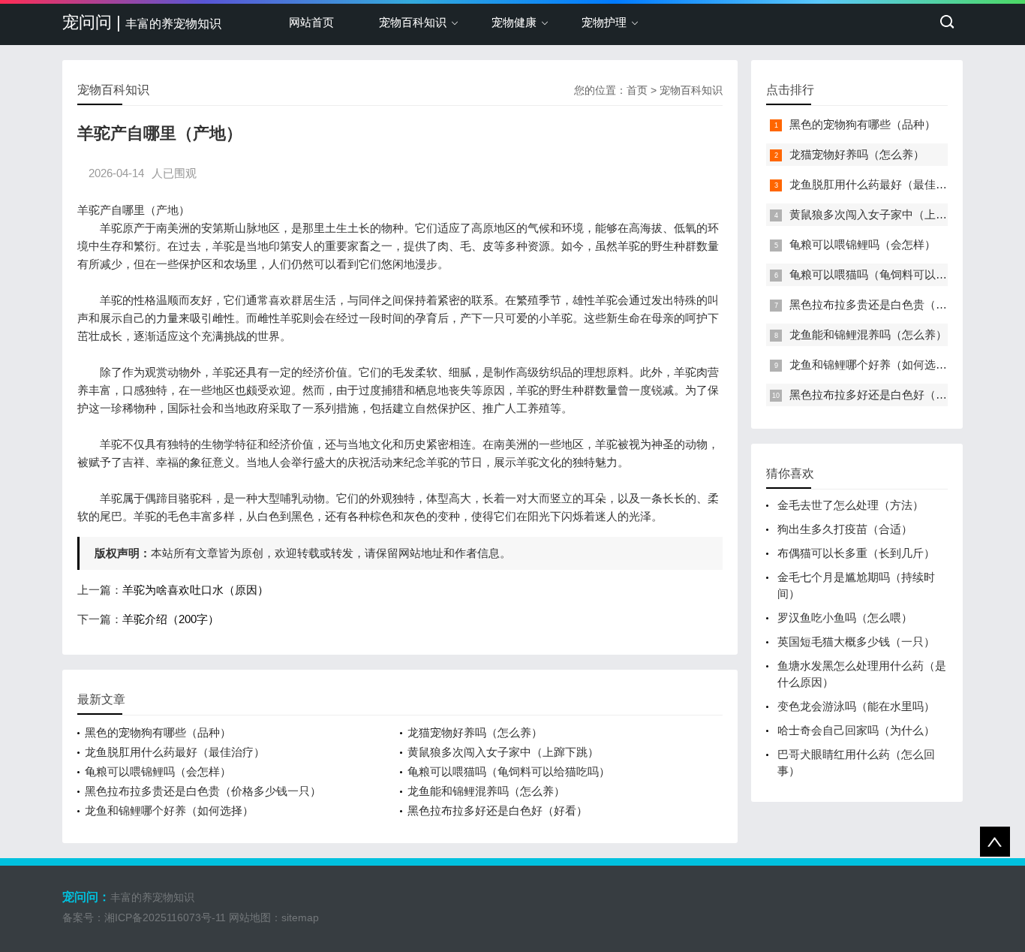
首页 (637, 90)
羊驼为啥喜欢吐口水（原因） (195, 589)
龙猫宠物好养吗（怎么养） (475, 732)
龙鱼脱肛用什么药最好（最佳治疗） (175, 752)
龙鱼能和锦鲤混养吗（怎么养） (486, 791)
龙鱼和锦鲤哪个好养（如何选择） (169, 810)
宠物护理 (604, 22)
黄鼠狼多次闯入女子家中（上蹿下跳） (503, 752)
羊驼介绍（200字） (170, 619)
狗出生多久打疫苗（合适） (844, 529)
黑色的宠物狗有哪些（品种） (158, 732)
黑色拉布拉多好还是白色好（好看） (497, 810)
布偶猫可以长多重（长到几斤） (856, 553)
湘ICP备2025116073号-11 (165, 917)
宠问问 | (141, 22)
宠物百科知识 (412, 22)
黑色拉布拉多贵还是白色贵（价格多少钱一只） (203, 791)
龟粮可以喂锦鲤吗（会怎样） (158, 771)
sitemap (300, 917)
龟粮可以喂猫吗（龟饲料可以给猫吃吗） (508, 771)
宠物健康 (514, 22)
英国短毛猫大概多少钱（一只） (856, 641)
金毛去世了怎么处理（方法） (850, 505)
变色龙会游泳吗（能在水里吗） (856, 706)
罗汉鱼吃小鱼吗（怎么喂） (844, 617)
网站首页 (311, 22)
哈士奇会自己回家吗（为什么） (856, 730)
